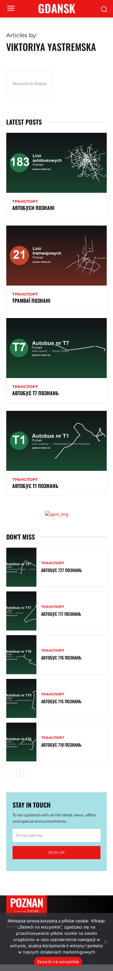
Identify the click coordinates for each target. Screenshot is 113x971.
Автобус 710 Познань (61, 744)
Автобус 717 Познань (61, 613)
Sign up (56, 852)
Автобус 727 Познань (61, 570)
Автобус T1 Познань (35, 486)
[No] (105, 942)
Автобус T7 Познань (35, 393)
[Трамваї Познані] (56, 256)
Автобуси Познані (33, 208)
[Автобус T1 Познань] (56, 441)
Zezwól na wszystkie (58, 961)
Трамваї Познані (31, 300)
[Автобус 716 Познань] (21, 654)
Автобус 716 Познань (61, 657)
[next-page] (20, 773)
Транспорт (25, 201)
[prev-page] (10, 773)
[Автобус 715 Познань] (21, 698)
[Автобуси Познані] (56, 163)
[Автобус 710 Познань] (21, 742)
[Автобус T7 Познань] (56, 348)
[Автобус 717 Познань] (21, 610)
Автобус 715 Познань (61, 701)
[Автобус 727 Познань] (21, 567)
